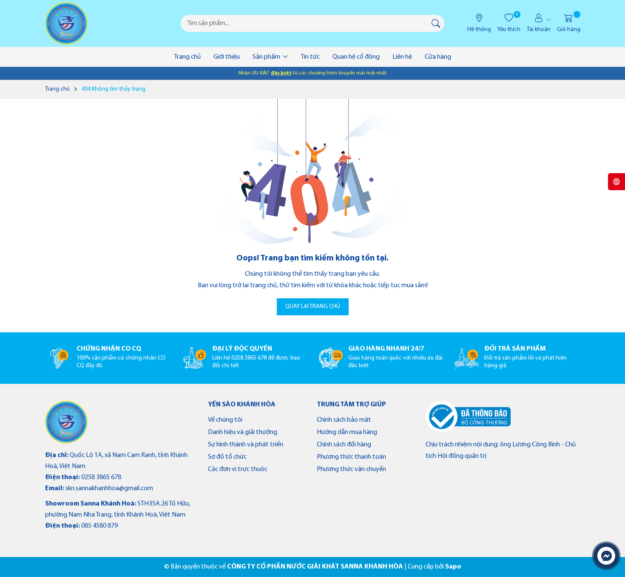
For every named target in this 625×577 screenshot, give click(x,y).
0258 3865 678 (101, 477)
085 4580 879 (99, 526)
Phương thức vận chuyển (351, 469)
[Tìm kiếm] (435, 23)
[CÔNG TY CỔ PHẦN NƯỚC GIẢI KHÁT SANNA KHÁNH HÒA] (66, 23)
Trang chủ (187, 57)
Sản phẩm (267, 57)
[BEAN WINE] (66, 422)
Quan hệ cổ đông (356, 57)
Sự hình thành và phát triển (245, 444)
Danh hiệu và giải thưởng (242, 432)
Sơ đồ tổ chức (227, 457)
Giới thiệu (226, 57)
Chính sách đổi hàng (344, 444)
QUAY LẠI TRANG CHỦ (312, 306)
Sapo (453, 566)
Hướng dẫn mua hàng (347, 432)
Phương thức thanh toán (351, 457)
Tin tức (310, 57)
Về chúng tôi (225, 420)
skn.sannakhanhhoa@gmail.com (109, 488)
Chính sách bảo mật (344, 420)
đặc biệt (281, 73)
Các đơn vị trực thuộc (237, 469)
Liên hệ (402, 57)
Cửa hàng (438, 57)
